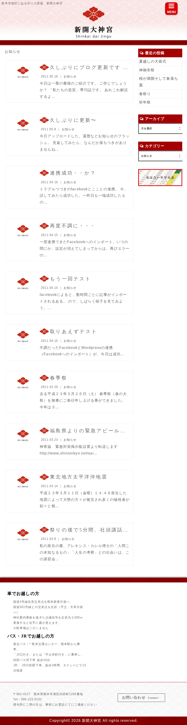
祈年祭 (145, 102)
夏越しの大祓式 (152, 61)
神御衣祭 (147, 70)
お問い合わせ (140, 697)
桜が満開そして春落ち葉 (158, 82)
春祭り (145, 94)
